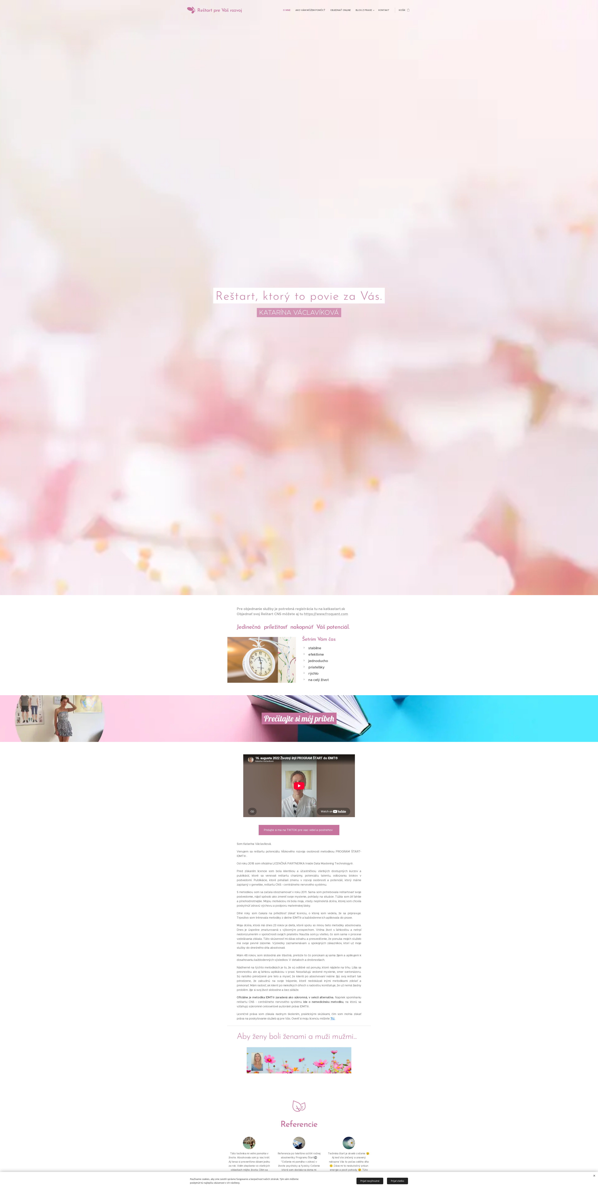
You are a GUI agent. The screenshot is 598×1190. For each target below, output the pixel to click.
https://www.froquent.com (326, 614)
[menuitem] (287, 10)
